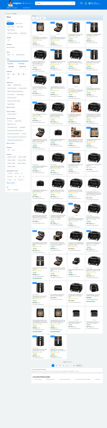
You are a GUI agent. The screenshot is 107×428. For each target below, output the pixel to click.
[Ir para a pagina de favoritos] (81, 3)
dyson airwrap (38, 379)
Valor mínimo (10, 63)
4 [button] (63, 365)
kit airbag (97, 379)
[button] (70, 3)
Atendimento (26, 7)
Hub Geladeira (71, 371)
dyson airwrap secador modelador (83, 379)
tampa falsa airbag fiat (64, 379)
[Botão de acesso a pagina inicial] (14, 3)
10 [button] (74, 365)
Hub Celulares (64, 371)
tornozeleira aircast (50, 379)
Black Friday (34, 371)
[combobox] (55, 3)
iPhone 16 (46, 371)
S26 (50, 371)
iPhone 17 (40, 371)
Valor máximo (21, 63)
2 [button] (56, 365)
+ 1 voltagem (40, 34)
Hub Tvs (77, 371)
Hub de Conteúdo (56, 371)
